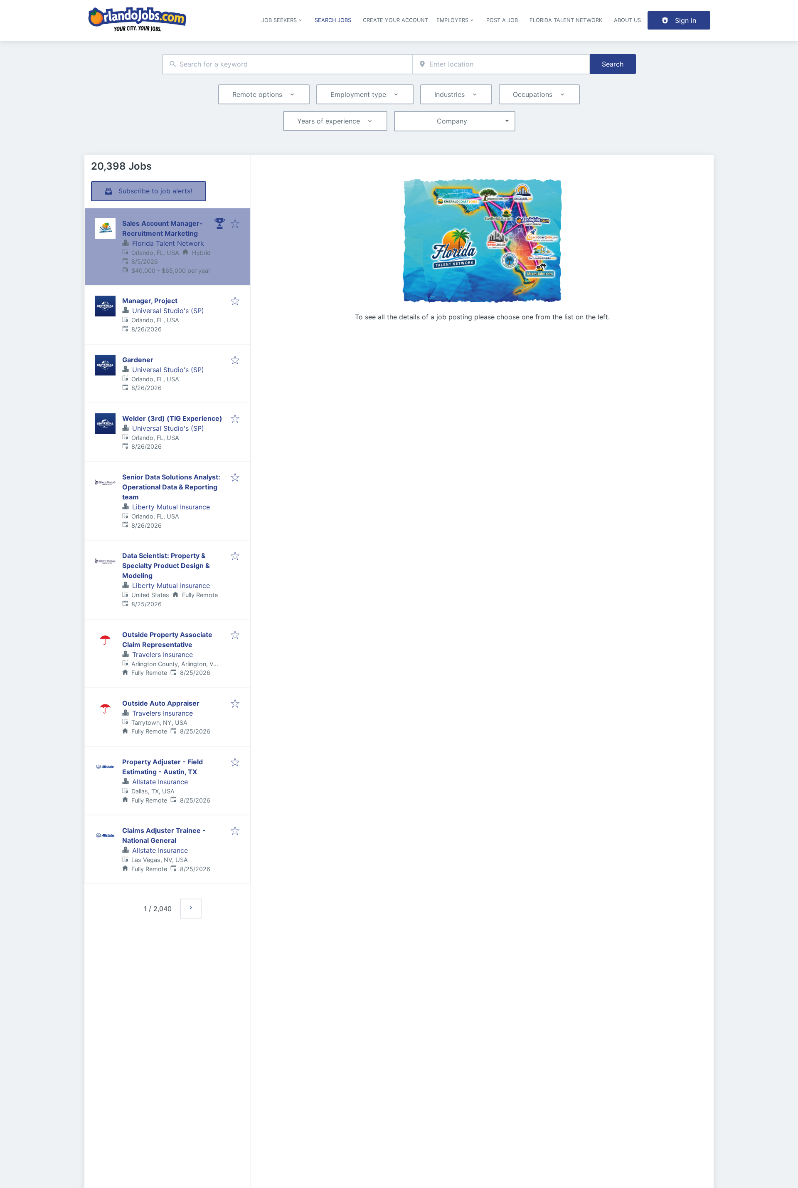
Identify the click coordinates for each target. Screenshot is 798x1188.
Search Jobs (333, 20)
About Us (627, 20)
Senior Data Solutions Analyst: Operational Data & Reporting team (171, 487)
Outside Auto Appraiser (161, 703)
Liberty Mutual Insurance (171, 507)
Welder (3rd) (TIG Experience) (172, 418)
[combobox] (287, 64)
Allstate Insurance (160, 782)
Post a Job (502, 20)
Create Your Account (395, 20)
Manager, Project (149, 300)
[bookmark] (235, 224)
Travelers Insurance (162, 654)
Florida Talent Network (566, 20)
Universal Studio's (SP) (168, 310)
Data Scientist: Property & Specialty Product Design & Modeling (166, 565)
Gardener (137, 360)
